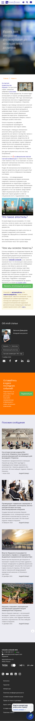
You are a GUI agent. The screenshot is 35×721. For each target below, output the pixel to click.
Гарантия (6, 685)
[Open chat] (30, 716)
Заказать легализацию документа (17, 286)
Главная (5, 78)
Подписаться (26, 394)
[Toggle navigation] (3, 2)
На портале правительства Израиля (7, 85)
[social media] (3, 674)
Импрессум (7, 689)
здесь (24, 307)
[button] (23, 2)
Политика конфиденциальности (13, 693)
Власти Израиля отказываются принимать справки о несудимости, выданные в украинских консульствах (17, 555)
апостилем (12, 91)
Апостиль (15, 346)
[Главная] (13, 2)
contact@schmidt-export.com (13, 654)
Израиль (6, 346)
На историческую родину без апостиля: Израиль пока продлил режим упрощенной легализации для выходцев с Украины (17, 455)
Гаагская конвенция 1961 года (12, 353)
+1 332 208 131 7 (9, 652)
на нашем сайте (21, 283)
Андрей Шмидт (24, 473)
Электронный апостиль (10, 350)
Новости (13, 78)
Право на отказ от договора (12, 700)
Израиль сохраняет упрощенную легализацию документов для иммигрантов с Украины (15, 608)
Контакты (6, 681)
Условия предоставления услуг (13, 696)
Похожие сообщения (13, 422)
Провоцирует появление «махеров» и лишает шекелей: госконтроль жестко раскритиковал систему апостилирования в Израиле (17, 506)
